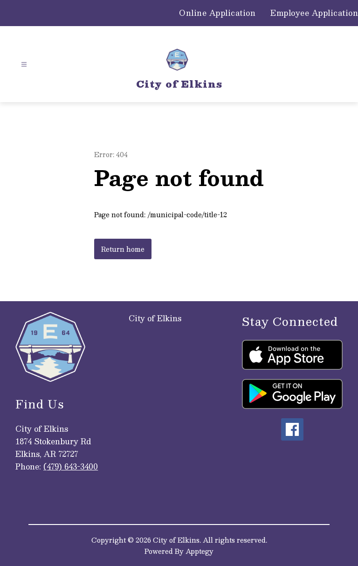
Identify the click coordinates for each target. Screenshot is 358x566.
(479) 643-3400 (70, 466)
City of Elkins (155, 318)
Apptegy (199, 551)
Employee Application (314, 13)
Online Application (217, 13)
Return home (123, 249)
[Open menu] (24, 64)
